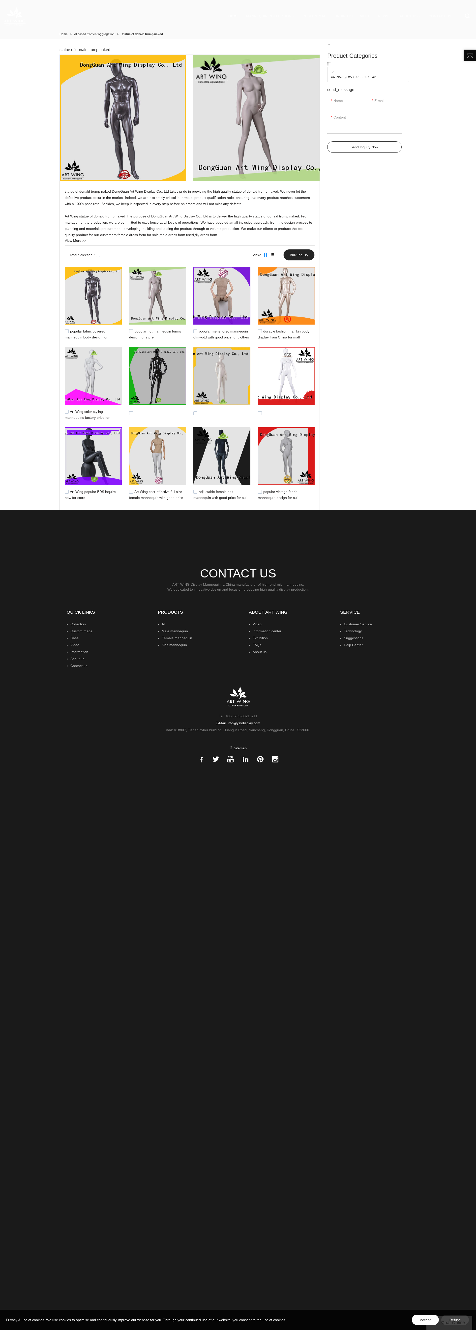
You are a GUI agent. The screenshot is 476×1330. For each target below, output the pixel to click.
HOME (233, 16)
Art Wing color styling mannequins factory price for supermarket (87, 416)
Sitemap (240, 748)
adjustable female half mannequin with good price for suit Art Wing (220, 497)
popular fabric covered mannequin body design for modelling (86, 336)
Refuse (455, 1320)
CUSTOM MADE (315, 16)
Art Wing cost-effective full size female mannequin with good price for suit (156, 497)
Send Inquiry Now (364, 147)
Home (64, 34)
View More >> (75, 240)
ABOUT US (408, 16)
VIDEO (365, 16)
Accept (425, 1320)
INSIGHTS (344, 16)
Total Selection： (83, 255)
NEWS (383, 16)
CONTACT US (440, 16)
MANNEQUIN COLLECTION (268, 16)
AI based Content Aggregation (94, 34)
